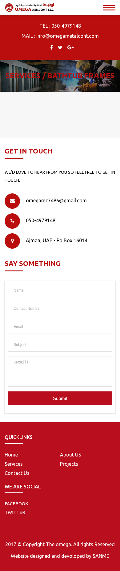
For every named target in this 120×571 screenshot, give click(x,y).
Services (14, 464)
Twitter (15, 512)
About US (70, 454)
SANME (101, 556)
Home (11, 454)
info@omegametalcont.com (67, 36)
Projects (69, 464)
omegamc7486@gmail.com (56, 200)
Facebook (16, 503)
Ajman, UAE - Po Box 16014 (56, 240)
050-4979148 (66, 26)
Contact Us (17, 473)
